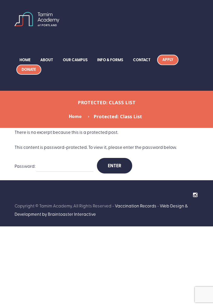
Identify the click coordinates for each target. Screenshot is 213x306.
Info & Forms (110, 59)
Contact (141, 59)
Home (25, 59)
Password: (25, 166)
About (46, 59)
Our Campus (75, 59)
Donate (29, 69)
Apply (167, 59)
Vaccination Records (135, 205)
